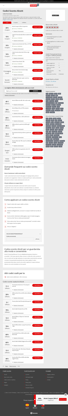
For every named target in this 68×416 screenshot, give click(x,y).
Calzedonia (61, 129)
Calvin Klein (54, 125)
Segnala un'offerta (51, 374)
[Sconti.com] (34, 5)
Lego (62, 110)
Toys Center (57, 110)
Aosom (53, 108)
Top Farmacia (48, 144)
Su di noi (27, 374)
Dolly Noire (52, 124)
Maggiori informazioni (8, 19)
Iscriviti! (35, 91)
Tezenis (55, 93)
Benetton (56, 146)
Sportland (60, 131)
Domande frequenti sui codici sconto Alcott (54, 37)
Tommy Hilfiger (58, 124)
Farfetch (53, 95)
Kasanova (57, 108)
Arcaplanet (52, 112)
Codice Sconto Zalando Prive (23, 392)
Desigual (54, 118)
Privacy (27, 379)
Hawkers (60, 120)
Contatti (48, 379)
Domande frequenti (30, 387)
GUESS (53, 127)
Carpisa (47, 124)
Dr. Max (56, 101)
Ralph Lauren (48, 127)
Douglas (57, 99)
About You (51, 93)
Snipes (52, 146)
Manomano (48, 110)
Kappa (47, 135)
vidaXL (53, 110)
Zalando (59, 118)
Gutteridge (48, 122)
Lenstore (54, 144)
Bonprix (50, 118)
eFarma (55, 142)
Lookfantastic (60, 142)
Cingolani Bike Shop (59, 133)
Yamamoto (48, 104)
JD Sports (55, 97)
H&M (57, 95)
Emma (62, 108)
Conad (58, 106)
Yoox (47, 93)
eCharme (51, 142)
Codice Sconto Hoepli (34, 392)
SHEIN (59, 93)
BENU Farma (62, 140)
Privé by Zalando (49, 97)
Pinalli (47, 101)
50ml (47, 142)
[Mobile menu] (3, 5)
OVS (50, 131)
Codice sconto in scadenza (9, 379)
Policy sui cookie (29, 385)
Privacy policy (28, 382)
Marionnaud (56, 140)
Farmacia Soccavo (49, 140)
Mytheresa (48, 95)
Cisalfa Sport (48, 133)
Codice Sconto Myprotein (54, 392)
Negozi (5, 382)
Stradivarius (48, 125)
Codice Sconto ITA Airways (10, 392)
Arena (60, 137)
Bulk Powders (48, 106)
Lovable (60, 146)
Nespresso (58, 104)
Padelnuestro (56, 135)
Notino (61, 99)
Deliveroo (54, 106)
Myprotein (53, 104)
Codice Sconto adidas (37, 394)
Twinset (62, 122)
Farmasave (52, 101)
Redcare (52, 99)
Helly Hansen (48, 137)
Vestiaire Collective (60, 125)
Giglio (56, 120)
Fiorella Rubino (59, 144)
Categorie (6, 385)
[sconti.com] (3, 366)
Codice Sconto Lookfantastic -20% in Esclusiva (17, 277)
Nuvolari (47, 146)
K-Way (56, 129)
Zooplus (47, 112)
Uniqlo (52, 120)
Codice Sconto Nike (44, 392)
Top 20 (5, 374)
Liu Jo (52, 122)
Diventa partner (50, 377)
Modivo (47, 129)
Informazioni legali (29, 377)
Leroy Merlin (48, 108)
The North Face (55, 137)
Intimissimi (48, 120)
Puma (53, 133)
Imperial (57, 127)
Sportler (51, 135)
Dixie (47, 131)
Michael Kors (57, 122)
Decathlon (60, 97)
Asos (47, 118)
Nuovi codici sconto (8, 377)
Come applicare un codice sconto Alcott (55, 42)
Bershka (61, 127)
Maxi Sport (48, 99)
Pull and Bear (54, 131)
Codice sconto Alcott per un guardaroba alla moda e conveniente (54, 48)
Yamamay (52, 129)
